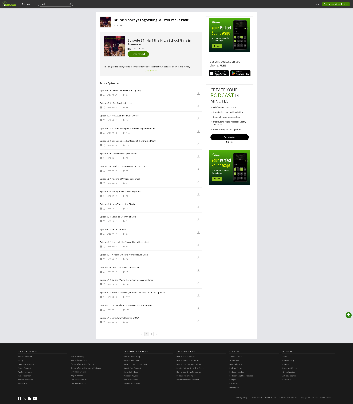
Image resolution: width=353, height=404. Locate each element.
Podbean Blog (288, 360)
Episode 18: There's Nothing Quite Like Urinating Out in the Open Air (132, 292)
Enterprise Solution (26, 364)
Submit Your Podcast (132, 368)
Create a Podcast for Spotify (82, 364)
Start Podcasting (77, 356)
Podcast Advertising (132, 356)
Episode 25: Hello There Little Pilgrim (117, 204)
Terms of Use (270, 397)
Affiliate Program (289, 376)
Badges (232, 379)
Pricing (20, 360)
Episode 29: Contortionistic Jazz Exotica (118, 153)
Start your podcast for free (336, 4)
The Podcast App (25, 372)
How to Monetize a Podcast (187, 360)
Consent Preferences (288, 397)
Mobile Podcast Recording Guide (190, 368)
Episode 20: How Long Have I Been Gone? (120, 267)
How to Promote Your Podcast (188, 364)
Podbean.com (325, 397)
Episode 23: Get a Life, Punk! (113, 229)
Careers (285, 364)
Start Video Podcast (79, 360)
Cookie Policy (256, 397)
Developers (234, 387)
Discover (26, 4)
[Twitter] (25, 399)
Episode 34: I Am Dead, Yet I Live (116, 103)
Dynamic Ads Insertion (133, 360)
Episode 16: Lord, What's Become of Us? (119, 318)
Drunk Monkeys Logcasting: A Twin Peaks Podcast (154, 19)
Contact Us (286, 379)
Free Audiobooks (131, 379)
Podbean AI (22, 383)
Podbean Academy (237, 372)
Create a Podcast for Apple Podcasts (86, 368)
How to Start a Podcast (185, 356)
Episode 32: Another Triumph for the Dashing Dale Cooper (127, 128)
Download (138, 54)
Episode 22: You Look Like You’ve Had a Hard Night (124, 242)
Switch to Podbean (131, 372)
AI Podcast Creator (78, 372)
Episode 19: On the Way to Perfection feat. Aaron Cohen (126, 280)
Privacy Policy (241, 397)
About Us (286, 356)
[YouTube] (35, 399)
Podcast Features (25, 356)
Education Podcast (78, 383)
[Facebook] (20, 399)
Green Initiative (288, 372)
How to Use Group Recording (188, 372)
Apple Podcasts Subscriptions (136, 364)
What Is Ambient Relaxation (187, 379)
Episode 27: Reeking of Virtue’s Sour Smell (120, 179)
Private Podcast (24, 368)
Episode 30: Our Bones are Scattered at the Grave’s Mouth (128, 141)
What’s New (234, 360)
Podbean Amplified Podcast (241, 376)
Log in (316, 4)
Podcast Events (235, 368)
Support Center (235, 356)
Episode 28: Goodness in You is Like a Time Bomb (123, 166)
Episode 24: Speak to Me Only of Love (118, 216)
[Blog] (30, 399)
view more (150, 70)
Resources (233, 383)
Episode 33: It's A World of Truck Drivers (119, 115)
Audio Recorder (24, 376)
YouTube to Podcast (79, 379)
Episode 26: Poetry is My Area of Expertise (120, 191)
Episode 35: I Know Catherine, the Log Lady (120, 90)
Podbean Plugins (131, 376)
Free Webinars (235, 364)
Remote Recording (25, 379)
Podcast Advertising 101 (186, 376)
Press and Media (289, 368)
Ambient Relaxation (132, 383)
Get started (229, 137)
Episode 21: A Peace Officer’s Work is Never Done (124, 254)
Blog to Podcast (77, 375)
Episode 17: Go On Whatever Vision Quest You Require (126, 305)
